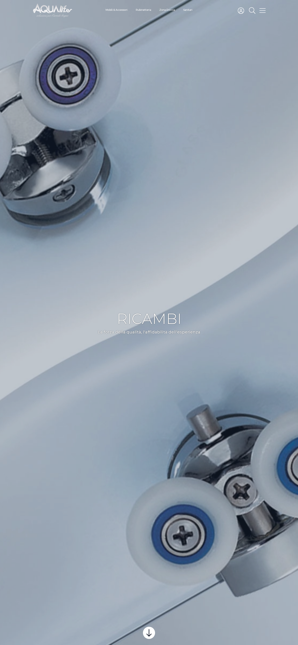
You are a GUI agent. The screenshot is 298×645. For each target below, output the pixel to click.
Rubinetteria (143, 9)
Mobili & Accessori (117, 9)
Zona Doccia (167, 9)
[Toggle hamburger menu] (262, 10)
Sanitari (187, 9)
